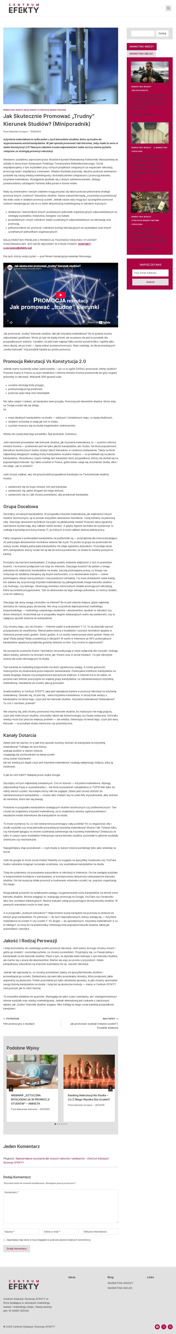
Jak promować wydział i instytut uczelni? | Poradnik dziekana (94, 1023)
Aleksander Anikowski (27, 1109)
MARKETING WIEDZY (13, 110)
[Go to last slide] (11, 1088)
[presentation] (32, 1072)
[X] (163, 1326)
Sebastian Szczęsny (18, 131)
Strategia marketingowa (52, 110)
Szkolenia (137, 151)
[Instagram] (170, 1326)
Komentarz (12, 1192)
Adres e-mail (52, 1231)
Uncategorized (139, 90)
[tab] (55, 1124)
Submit (150, 281)
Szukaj (162, 33)
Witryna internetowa (95, 1231)
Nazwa (10, 1231)
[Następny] (110, 1088)
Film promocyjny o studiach (19, 1021)
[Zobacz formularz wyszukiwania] (168, 8)
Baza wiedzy (31, 110)
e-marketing (160, 148)
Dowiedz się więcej (144, 115)
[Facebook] (157, 1326)
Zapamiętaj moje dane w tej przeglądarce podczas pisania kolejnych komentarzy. (48, 1239)
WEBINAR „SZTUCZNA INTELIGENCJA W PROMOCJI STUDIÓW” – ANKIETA (30, 1099)
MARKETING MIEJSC (120, 1288)
